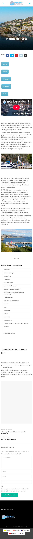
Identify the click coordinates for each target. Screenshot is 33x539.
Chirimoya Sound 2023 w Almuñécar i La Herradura (13, 433)
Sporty (22, 35)
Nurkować (6, 86)
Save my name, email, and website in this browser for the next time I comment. (15, 490)
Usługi (5, 64)
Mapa (5, 71)
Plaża (5, 94)
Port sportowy (13, 35)
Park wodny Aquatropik (8, 439)
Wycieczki (6, 79)
